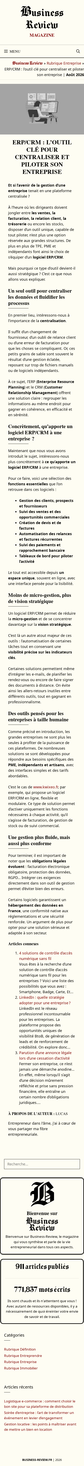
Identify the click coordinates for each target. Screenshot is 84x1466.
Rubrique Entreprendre (23, 1355)
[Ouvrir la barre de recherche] (78, 51)
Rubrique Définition (20, 1349)
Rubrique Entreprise (64, 63)
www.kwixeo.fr (45, 786)
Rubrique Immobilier (21, 1368)
